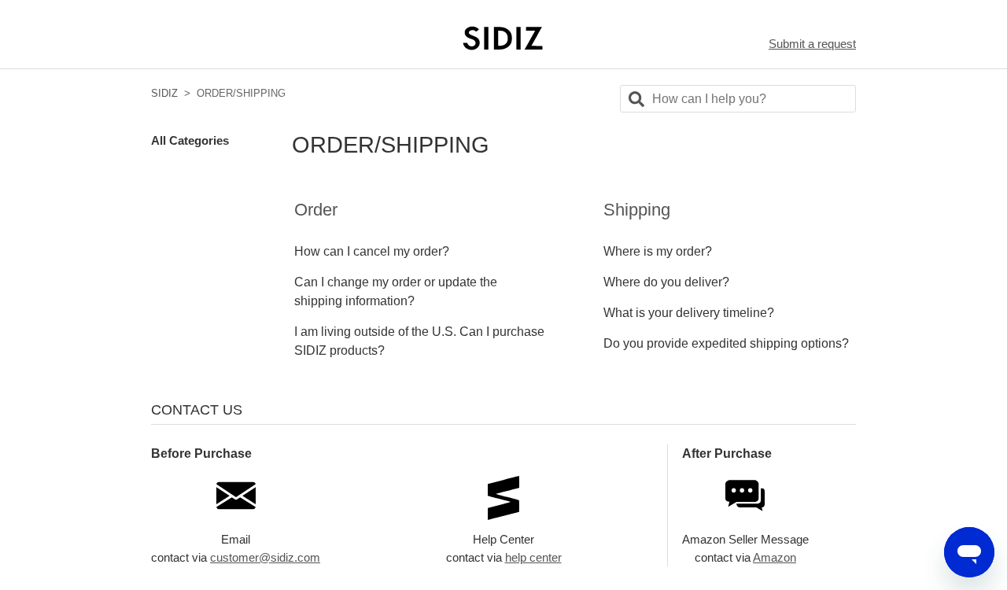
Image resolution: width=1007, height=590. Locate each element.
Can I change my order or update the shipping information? (395, 291)
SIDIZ (164, 93)
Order (316, 209)
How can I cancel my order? (371, 251)
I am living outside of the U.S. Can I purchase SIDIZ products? (419, 341)
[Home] (503, 38)
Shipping (636, 209)
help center (533, 557)
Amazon (774, 557)
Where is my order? (657, 251)
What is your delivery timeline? (688, 312)
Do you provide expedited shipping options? (726, 343)
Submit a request (812, 43)
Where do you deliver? (666, 282)
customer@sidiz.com (265, 557)
